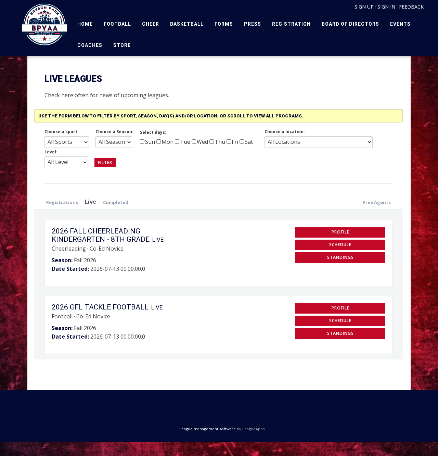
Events (400, 24)
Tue (185, 141)
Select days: (153, 132)
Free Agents (377, 202)
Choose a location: (285, 132)
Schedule (340, 245)
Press (252, 24)
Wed (202, 141)
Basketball (187, 24)
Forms (224, 24)
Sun (150, 141)
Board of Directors (350, 24)
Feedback (411, 6)
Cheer (150, 24)
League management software (207, 428)
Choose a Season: (114, 132)
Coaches (89, 45)
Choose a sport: (61, 132)
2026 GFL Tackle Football (100, 307)
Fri (235, 141)
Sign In (386, 6)
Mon (167, 141)
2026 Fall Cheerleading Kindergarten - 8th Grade (101, 235)
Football (117, 24)
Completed (115, 202)
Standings (340, 257)
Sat (249, 141)
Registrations (62, 202)
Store (122, 45)
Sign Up (364, 6)
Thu (220, 141)
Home (85, 24)
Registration (291, 24)
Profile (340, 232)
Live (90, 201)
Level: (50, 152)
